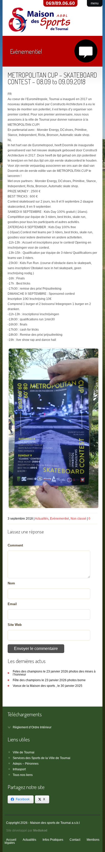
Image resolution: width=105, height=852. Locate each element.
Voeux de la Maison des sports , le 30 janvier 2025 (47, 685)
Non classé (78, 518)
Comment (15, 545)
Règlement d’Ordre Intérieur (32, 727)
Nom (11, 583)
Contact (75, 840)
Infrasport (19, 769)
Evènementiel (59, 518)
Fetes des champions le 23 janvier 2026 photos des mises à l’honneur (54, 673)
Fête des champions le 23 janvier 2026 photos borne (49, 680)
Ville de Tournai (23, 752)
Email (12, 604)
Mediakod (40, 830)
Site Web (15, 625)
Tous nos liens (23, 774)
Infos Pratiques (53, 840)
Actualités (41, 518)
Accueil (11, 840)
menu (95, 3)
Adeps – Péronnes (25, 763)
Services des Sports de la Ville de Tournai (41, 758)
